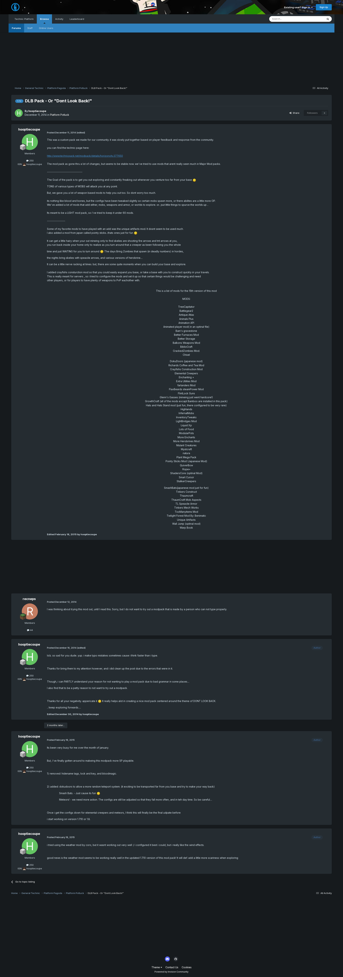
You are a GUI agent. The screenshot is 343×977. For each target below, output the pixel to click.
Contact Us (171, 967)
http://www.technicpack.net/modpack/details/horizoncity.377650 (85, 155)
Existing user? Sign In (297, 7)
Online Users (46, 28)
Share (295, 112)
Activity (59, 19)
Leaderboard (77, 19)
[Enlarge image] (194, 179)
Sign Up (324, 7)
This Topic (313, 19)
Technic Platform (24, 19)
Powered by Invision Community (171, 971)
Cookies (187, 967)
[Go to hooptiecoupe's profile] (19, 113)
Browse (44, 19)
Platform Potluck (59, 114)
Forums (16, 28)
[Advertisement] (171, 58)
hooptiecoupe (37, 111)
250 (31, 160)
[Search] (328, 19)
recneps (29, 599)
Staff (30, 28)
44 (31, 630)
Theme (156, 967)
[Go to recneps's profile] (30, 611)
